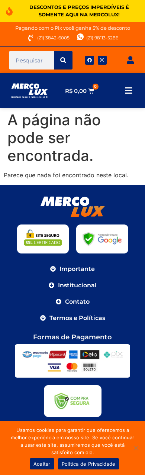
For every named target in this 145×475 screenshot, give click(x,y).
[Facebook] (89, 60)
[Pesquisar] (63, 60)
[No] (135, 448)
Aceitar (42, 464)
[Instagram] (102, 60)
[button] (128, 91)
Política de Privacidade (89, 464)
